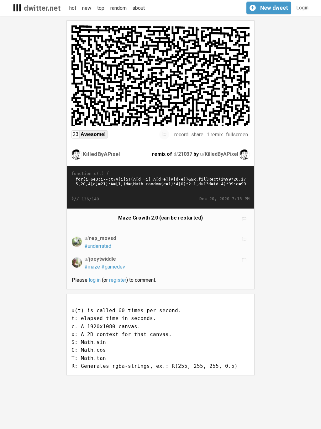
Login (302, 8)
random (118, 8)
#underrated (97, 246)
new (86, 8)
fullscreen (237, 135)
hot (72, 8)
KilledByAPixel (101, 154)
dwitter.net (42, 8)
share (197, 135)
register (117, 280)
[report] (164, 134)
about (139, 8)
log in (95, 280)
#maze (92, 267)
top (100, 8)
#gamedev (113, 267)
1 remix (215, 135)
